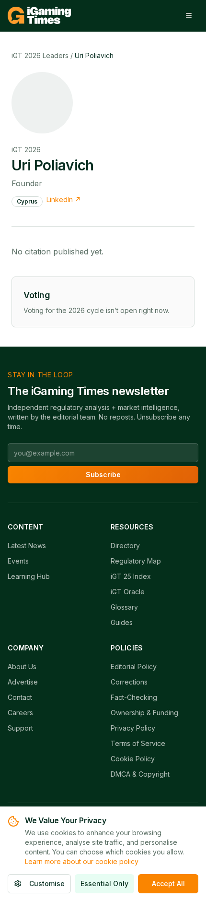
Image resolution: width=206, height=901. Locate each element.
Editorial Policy (134, 666)
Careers (20, 713)
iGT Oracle (128, 592)
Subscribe (103, 474)
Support (20, 728)
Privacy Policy (133, 728)
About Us (22, 666)
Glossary (124, 607)
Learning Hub (29, 576)
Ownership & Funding (144, 713)
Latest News (27, 545)
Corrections (129, 682)
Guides (122, 622)
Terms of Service (138, 743)
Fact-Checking (134, 697)
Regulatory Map (136, 561)
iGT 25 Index (131, 576)
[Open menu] (188, 15)
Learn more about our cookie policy (81, 861)
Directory (125, 545)
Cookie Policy (133, 759)
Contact (20, 697)
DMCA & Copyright (140, 774)
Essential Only (104, 883)
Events (18, 561)
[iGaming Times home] (39, 15)
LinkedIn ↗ (63, 199)
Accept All (168, 883)
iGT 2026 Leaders (40, 55)
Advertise (23, 682)
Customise (47, 883)
